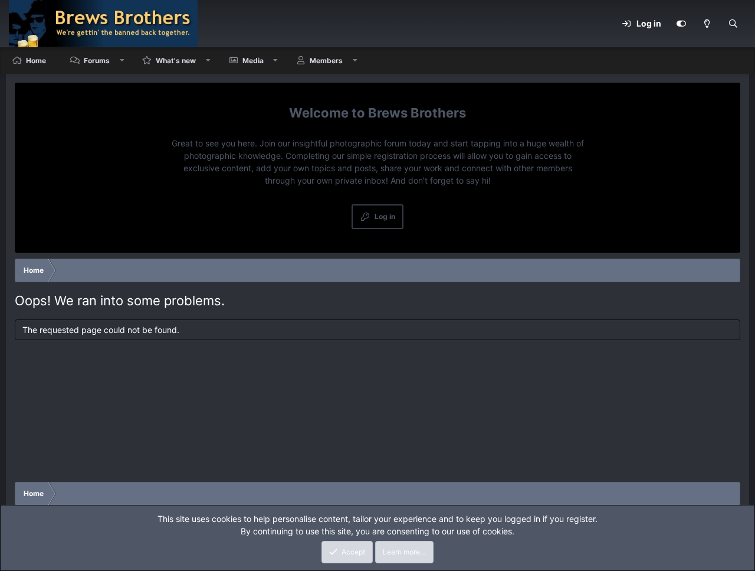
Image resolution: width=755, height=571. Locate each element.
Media (253, 60)
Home (36, 60)
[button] (122, 60)
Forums (97, 60)
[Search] (733, 24)
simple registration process (399, 156)
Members (326, 60)
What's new (176, 60)
